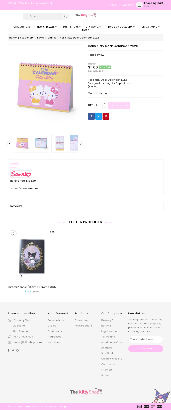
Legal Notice (109, 331)
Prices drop (82, 320)
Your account (58, 313)
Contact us (108, 364)
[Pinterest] (106, 116)
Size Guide (107, 353)
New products (83, 325)
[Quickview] (29, 264)
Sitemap (106, 369)
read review (96, 54)
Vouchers (54, 342)
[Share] (91, 116)
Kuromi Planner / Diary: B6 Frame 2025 (32, 287)
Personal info (56, 320)
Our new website (111, 358)
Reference (17, 180)
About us (106, 347)
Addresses (54, 336)
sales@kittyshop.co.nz (28, 342)
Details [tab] (15, 164)
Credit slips (55, 331)
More (85, 30)
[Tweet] (98, 116)
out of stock (119, 105)
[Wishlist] (35, 264)
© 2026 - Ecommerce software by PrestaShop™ (38, 406)
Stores (105, 375)
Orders (52, 325)
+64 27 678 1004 (23, 336)
